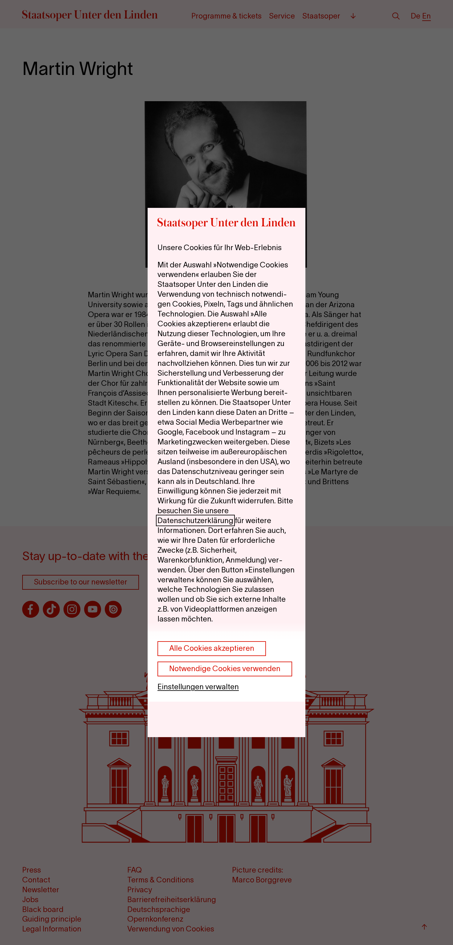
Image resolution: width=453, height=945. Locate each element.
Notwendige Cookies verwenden (224, 668)
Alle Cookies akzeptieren (211, 648)
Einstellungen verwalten (198, 687)
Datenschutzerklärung (195, 520)
